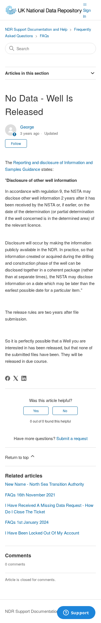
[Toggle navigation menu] (85, 3)
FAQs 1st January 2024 (27, 522)
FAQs (44, 35)
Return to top (17, 457)
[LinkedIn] (23, 378)
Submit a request (72, 438)
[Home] (44, 10)
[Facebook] (7, 378)
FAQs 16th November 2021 (30, 495)
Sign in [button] (87, 13)
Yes (36, 410)
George (27, 127)
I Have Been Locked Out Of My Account (42, 533)
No (65, 410)
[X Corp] (15, 378)
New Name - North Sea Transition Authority (44, 484)
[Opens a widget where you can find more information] (76, 613)
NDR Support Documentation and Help (36, 29)
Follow (16, 143)
